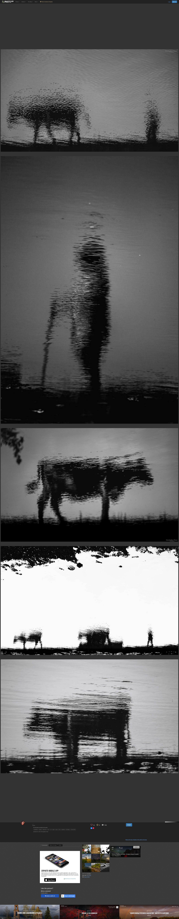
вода (53, 829)
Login (169, 1)
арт (48, 829)
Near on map (53, 845)
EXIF (60, 845)
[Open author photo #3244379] (104, 858)
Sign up (174, 1)
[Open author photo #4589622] (95, 849)
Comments (44, 845)
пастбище (68, 829)
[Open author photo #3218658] (95, 867)
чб (50, 829)
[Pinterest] (93, 828)
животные (44, 829)
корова (40, 829)
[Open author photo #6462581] (86, 849)
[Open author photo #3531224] (104, 849)
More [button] (36, 1)
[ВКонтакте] (91, 828)
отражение (36, 829)
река (56, 829)
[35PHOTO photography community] (7, 2)
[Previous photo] (1, 398)
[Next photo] (177, 398)
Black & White (87, 876)
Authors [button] (23, 1)
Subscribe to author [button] (129, 825)
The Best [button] (30, 1)
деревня (63, 829)
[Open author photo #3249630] (95, 858)
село (59, 829)
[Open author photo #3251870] (86, 858)
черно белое (73, 829)
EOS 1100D (89, 875)
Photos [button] (17, 1)
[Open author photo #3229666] (86, 867)
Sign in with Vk (50, 896)
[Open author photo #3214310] (104, 867)
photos (89, 873)
